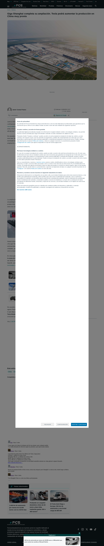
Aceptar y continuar (79, 424)
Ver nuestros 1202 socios (24, 189)
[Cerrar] (79, 533)
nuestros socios (40, 162)
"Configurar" (20, 168)
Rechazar (47, 424)
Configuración (62, 424)
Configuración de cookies (24, 142)
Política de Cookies (38, 141)
